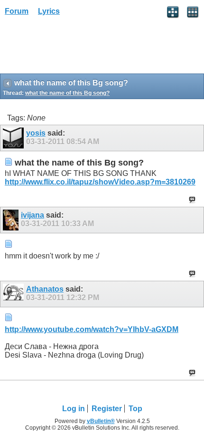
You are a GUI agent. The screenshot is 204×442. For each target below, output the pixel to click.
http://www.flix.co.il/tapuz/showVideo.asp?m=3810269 (100, 182)
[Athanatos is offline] (14, 294)
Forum (16, 11)
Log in (73, 409)
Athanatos (45, 289)
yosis (36, 133)
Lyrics (49, 11)
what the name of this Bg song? (67, 93)
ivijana (32, 215)
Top (135, 409)
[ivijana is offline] (12, 220)
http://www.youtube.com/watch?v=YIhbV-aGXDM (91, 329)
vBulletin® (101, 421)
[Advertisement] (76, 48)
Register (107, 409)
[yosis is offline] (14, 138)
